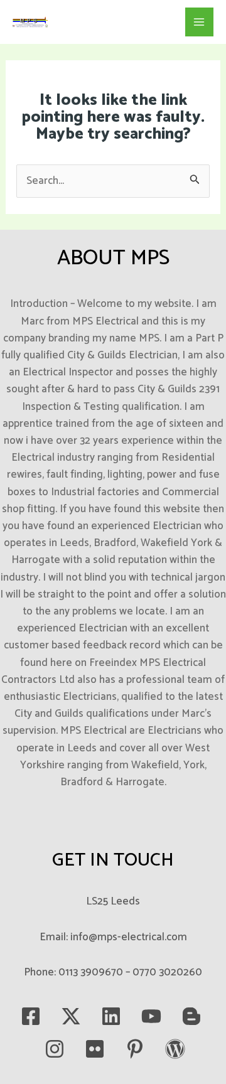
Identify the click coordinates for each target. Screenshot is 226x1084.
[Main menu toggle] (199, 22)
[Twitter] (71, 1016)
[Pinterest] (135, 1049)
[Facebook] (30, 1016)
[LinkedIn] (111, 1016)
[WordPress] (175, 1049)
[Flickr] (94, 1049)
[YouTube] (151, 1016)
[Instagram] (54, 1049)
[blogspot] (191, 1016)
